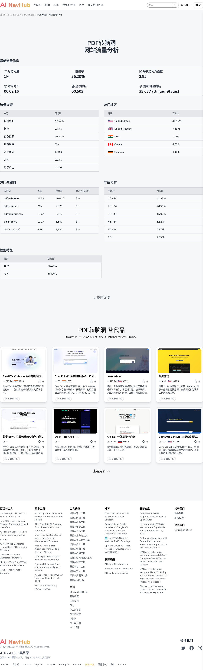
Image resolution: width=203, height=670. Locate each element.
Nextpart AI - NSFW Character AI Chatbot (10, 556)
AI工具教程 (75, 614)
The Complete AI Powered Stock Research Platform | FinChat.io (48, 527)
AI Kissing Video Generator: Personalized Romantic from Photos (49, 516)
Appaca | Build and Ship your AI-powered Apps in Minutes (47, 567)
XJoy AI (3, 539)
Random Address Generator (119, 568)
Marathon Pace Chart (108, 579)
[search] (175, 5)
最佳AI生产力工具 (78, 535)
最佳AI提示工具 (77, 571)
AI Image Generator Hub (117, 564)
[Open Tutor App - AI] (75, 421)
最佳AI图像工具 (77, 517)
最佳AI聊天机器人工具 (81, 557)
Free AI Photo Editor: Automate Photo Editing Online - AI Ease (47, 549)
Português (64, 664)
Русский (77, 664)
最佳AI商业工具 (77, 544)
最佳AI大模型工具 (78, 575)
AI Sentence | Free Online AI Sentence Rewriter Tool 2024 (49, 578)
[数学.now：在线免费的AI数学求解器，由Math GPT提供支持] (23, 421)
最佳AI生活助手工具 (80, 540)
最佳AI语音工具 (77, 526)
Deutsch (27, 664)
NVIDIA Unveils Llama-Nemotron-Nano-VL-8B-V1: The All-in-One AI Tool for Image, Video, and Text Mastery (153, 558)
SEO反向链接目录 (79, 591)
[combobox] (186, 5)
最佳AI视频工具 (77, 522)
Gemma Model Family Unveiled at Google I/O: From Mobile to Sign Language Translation (116, 529)
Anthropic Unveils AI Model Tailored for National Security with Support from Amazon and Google (153, 543)
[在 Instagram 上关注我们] (200, 648)
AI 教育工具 (13, 398)
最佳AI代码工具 (77, 531)
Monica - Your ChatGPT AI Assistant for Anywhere (13, 564)
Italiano (122, 664)
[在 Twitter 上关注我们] (183, 648)
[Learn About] (127, 360)
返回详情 (103, 298)
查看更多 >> (101, 471)
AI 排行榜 (74, 627)
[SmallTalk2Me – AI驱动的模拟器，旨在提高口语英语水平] (23, 360)
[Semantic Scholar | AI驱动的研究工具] (179, 421)
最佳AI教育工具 (77, 562)
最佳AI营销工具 (77, 548)
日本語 (15, 664)
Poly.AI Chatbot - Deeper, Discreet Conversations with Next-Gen (14, 524)
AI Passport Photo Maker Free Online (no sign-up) (47, 558)
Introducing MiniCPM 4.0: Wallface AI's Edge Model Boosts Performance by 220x (153, 529)
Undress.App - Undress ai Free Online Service (13, 515)
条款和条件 (180, 517)
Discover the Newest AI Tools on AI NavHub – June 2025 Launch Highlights (153, 589)
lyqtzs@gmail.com (183, 529)
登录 (198, 5)
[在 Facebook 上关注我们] (191, 648)
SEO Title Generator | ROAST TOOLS (46, 587)
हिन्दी (113, 664)
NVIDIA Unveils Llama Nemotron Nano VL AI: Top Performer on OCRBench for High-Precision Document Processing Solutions (154, 575)
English (5, 664)
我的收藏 (74, 596)
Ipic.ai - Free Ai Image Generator (11, 571)
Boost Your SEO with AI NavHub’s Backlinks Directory (117, 516)
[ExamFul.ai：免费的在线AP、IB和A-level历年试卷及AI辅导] (75, 360)
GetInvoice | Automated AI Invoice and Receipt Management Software (48, 538)
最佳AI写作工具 (77, 513)
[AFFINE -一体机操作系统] (127, 421)
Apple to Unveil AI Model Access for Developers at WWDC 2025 (117, 549)
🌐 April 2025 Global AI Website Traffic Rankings (117, 540)
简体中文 (89, 664)
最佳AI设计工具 (77, 566)
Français (51, 664)
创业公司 (74, 600)
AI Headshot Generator (116, 572)
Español (39, 664)
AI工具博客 (75, 609)
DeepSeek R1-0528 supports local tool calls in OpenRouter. (153, 516)
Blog (72, 605)
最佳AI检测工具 (77, 553)
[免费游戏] (179, 360)
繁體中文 (102, 664)
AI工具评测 (75, 623)
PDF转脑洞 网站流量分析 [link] (49, 14)
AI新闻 (73, 618)
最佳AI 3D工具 (77, 579)
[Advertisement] (101, 26)
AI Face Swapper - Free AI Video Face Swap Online (13, 533)
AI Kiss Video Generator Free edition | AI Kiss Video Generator (13, 547)
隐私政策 (178, 513)
